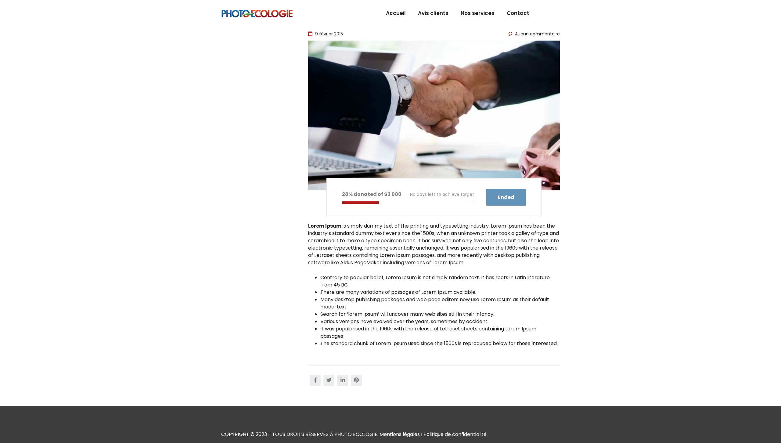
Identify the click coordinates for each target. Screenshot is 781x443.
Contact (518, 13)
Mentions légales (400, 434)
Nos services (478, 13)
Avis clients (433, 13)
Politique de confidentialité (455, 434)
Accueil (396, 13)
